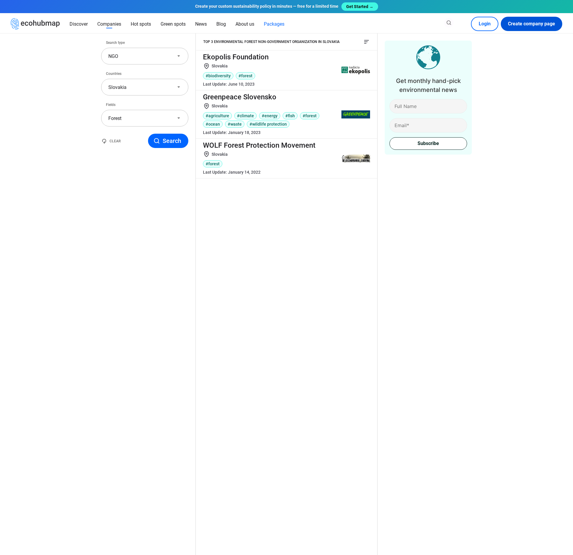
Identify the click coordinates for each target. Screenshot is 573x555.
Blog (221, 24)
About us (244, 24)
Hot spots (141, 24)
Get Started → (359, 6)
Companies (109, 24)
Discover (79, 24)
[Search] (449, 22)
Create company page (531, 24)
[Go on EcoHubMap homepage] (35, 24)
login (485, 24)
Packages (274, 24)
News (201, 24)
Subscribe (428, 143)
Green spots (173, 24)
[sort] (366, 41)
